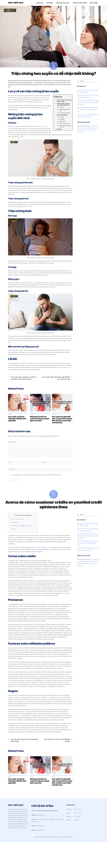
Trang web (12, 469)
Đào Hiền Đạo (38, 837)
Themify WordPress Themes (66, 837)
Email (45, 462)
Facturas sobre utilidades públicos (21, 525)
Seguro (13, 529)
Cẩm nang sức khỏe (62, 3)
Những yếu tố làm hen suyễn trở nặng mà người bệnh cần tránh (39, 419)
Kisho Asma (94, 3)
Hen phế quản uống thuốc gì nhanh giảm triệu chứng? (24, 740)
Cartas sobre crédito (17, 519)
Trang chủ (39, 3)
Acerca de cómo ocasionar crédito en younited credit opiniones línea (23, 378)
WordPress (54, 837)
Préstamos (14, 522)
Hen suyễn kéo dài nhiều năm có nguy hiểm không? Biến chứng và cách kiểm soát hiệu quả (62, 420)
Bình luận (12, 442)
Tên (10, 462)
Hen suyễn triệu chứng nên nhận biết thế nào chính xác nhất (56, 378)
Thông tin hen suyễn (80, 3)
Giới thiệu (50, 3)
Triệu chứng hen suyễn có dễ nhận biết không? (53, 73)
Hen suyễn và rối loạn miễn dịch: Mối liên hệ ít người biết (17, 419)
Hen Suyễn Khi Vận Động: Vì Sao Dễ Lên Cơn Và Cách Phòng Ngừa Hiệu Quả (87, 109)
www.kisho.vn (40, 825)
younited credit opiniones (41, 547)
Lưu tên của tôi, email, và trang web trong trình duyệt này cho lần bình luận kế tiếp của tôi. (36, 475)
